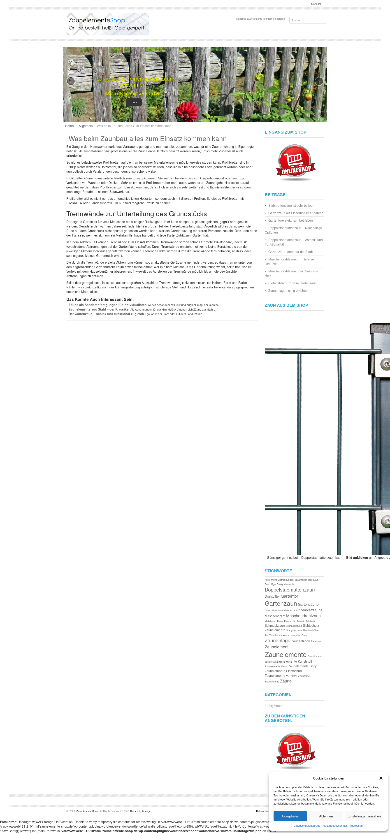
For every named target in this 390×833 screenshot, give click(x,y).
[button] (381, 778)
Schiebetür (299, 621)
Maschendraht (275, 616)
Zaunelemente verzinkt (281, 675)
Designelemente (285, 584)
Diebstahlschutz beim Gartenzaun (292, 283)
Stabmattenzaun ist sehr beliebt (290, 205)
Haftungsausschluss (335, 825)
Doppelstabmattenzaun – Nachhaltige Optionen (293, 229)
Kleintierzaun (290, 610)
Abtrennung (271, 579)
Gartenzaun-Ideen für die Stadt (290, 251)
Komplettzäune (310, 610)
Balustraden (301, 579)
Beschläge (270, 584)
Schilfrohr (311, 621)
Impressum (356, 825)
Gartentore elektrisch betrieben (290, 220)
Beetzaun (313, 579)
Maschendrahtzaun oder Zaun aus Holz (291, 273)
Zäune (286, 681)
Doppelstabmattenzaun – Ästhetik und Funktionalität (294, 241)
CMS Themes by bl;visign (137, 811)
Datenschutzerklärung (306, 825)
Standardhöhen (311, 630)
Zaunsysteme (272, 681)
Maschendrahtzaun (303, 615)
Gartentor (289, 596)
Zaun (304, 635)
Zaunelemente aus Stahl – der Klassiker (99, 309)
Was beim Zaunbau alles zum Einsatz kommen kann (148, 138)
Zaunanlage (277, 640)
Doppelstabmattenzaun (290, 589)
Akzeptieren (290, 816)
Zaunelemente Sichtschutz (283, 670)
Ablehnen (326, 816)
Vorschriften (275, 635)
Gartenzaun (281, 603)
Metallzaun (270, 621)
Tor (266, 635)
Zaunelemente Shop (302, 666)
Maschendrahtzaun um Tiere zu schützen (289, 261)
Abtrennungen (286, 579)
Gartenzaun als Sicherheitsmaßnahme (295, 213)
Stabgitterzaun (294, 630)
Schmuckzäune (294, 625)
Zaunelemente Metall (276, 666)
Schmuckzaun (275, 625)
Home (69, 125)
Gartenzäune (308, 604)
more (134, 102)
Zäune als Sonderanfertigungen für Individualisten (108, 304)
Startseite (315, 3)
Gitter (268, 610)
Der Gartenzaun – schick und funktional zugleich (106, 313)
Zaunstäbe (304, 676)
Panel (280, 621)
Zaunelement (276, 647)
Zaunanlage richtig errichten (288, 290)
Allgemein (86, 125)
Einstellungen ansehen (364, 816)
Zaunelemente (285, 654)
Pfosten (288, 621)
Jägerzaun (277, 610)
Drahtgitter (272, 596)
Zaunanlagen (300, 641)
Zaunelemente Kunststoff (294, 661)
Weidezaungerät (291, 635)
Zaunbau (316, 641)
